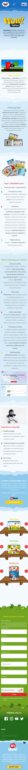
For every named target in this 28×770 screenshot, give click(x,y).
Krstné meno (5, 628)
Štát (2, 660)
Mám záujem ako (6, 620)
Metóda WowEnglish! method (9, 735)
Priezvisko (4, 636)
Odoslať (14, 694)
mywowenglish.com (14, 502)
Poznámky (4, 676)
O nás (2, 732)
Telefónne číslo (5, 652)
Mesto (3, 668)
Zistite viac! (14, 767)
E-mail (2, 644)
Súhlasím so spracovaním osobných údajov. (13, 699)
